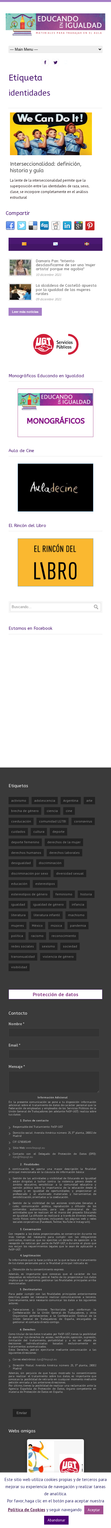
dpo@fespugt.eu (23, 1157)
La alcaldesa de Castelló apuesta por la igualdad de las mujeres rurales (66, 289)
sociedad (70, 946)
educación (19, 883)
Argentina (70, 800)
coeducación (21, 821)
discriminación (50, 863)
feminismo (64, 894)
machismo (76, 915)
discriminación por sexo (29, 873)
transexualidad (23, 956)
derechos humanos (26, 852)
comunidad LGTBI (52, 821)
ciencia (52, 811)
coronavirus (83, 821)
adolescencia (44, 800)
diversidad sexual (70, 873)
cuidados (18, 831)
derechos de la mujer (64, 842)
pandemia (78, 925)
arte (89, 800)
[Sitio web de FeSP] (56, 357)
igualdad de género (48, 904)
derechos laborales (64, 852)
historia (86, 894)
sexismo (48, 946)
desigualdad (21, 863)
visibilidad (19, 967)
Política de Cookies (26, 1509)
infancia (78, 904)
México (37, 925)
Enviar (22, 1413)
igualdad (18, 904)
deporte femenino (25, 842)
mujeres (17, 925)
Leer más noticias (25, 311)
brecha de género (25, 811)
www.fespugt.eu (35, 1148)
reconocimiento (64, 936)
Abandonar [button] (56, 1520)
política (17, 936)
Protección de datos (55, 994)
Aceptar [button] (94, 1510)
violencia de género (58, 956)
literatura (18, 915)
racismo (37, 936)
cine (69, 811)
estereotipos (45, 883)
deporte (58, 831)
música (56, 925)
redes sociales (22, 946)
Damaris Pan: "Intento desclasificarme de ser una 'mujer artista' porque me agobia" (65, 265)
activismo (18, 800)
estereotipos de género (29, 894)
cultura (38, 831)
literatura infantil (47, 915)
